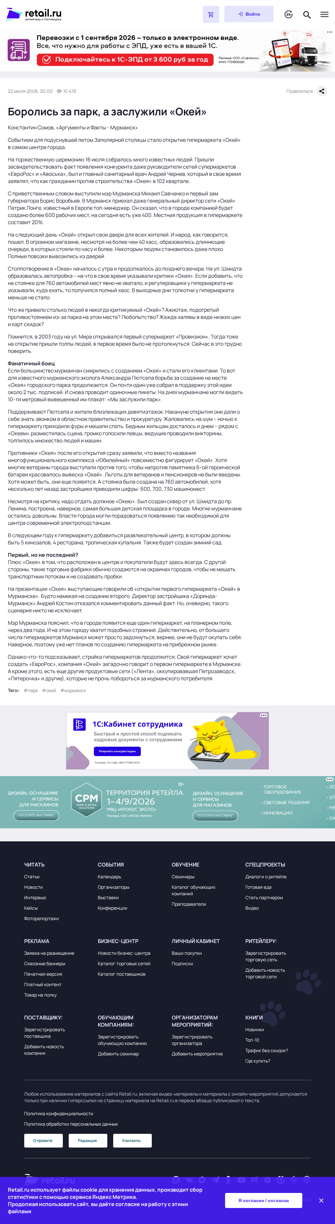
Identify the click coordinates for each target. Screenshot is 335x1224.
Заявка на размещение (49, 953)
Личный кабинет (196, 941)
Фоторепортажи (41, 918)
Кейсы (31, 908)
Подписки (182, 963)
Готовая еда (258, 887)
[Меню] (324, 14)
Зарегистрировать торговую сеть (265, 956)
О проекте (42, 1140)
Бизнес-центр (118, 941)
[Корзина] (211, 14)
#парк (31, 690)
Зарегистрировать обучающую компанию (122, 1040)
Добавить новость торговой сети (265, 973)
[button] (57, 864)
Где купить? (257, 1061)
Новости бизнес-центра (124, 953)
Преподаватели (189, 904)
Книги (254, 1017)
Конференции (112, 908)
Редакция (87, 1140)
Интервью (35, 897)
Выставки (108, 897)
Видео (252, 908)
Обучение (185, 864)
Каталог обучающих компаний (193, 890)
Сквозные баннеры (44, 963)
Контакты (131, 1140)
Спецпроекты (265, 864)
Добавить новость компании (44, 1049)
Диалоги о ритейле (266, 876)
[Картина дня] (288, 14)
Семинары (183, 876)
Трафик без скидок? (266, 1050)
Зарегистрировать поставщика (44, 1032)
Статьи (32, 876)
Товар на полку (40, 995)
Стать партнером (264, 897)
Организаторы (113, 887)
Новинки (254, 1029)
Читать (34, 864)
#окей (49, 690)
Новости (33, 887)
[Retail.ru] (87, 14)
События (111, 864)
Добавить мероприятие (197, 1053)
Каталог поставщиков (122, 974)
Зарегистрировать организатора (192, 1040)
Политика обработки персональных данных (71, 1124)
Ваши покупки (187, 953)
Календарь (109, 876)
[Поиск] (307, 14)
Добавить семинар (118, 1053)
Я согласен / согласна (263, 1200)
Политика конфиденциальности (58, 1113)
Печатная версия (43, 974)
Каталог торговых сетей (124, 963)
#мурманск (73, 690)
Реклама (36, 941)
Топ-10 (252, 1040)
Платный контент (43, 984)
